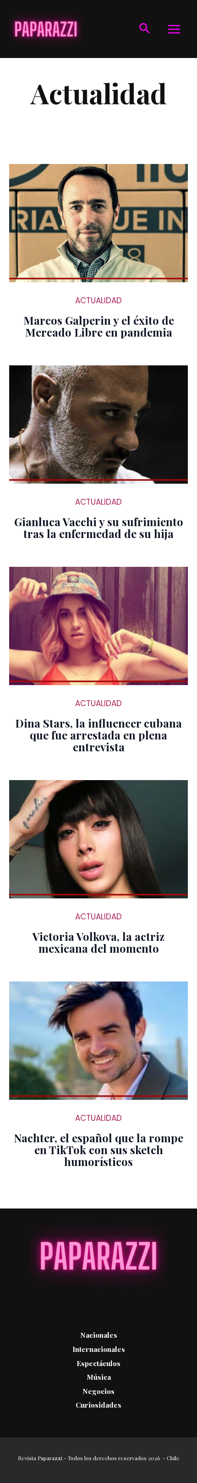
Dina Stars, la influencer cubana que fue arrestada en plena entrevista (98, 735)
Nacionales (98, 1335)
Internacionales (98, 1349)
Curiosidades (98, 1404)
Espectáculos (98, 1363)
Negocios (98, 1391)
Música (99, 1377)
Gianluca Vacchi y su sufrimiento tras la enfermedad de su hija (98, 527)
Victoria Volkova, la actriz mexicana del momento (98, 942)
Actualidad (98, 300)
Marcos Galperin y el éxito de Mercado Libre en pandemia (98, 326)
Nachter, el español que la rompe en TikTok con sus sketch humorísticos (98, 1149)
